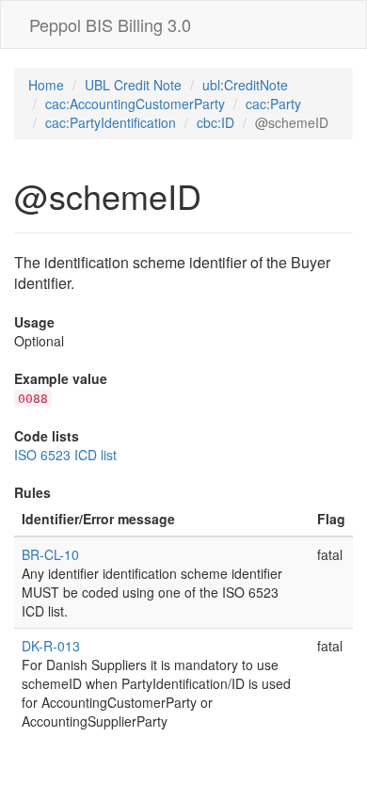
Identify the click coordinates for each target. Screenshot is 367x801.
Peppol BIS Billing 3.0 (110, 24)
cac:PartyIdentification (110, 122)
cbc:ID (215, 122)
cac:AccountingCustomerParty (135, 103)
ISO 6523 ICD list (65, 454)
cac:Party (273, 103)
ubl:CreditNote (245, 84)
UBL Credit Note (133, 84)
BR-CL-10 (50, 554)
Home (46, 84)
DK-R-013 (51, 645)
